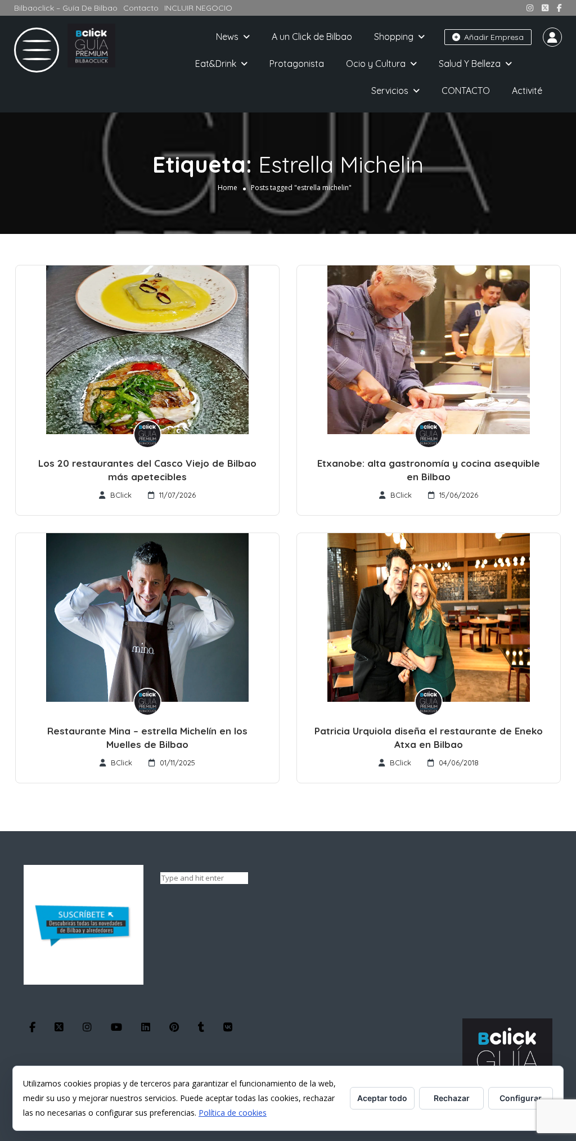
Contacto (141, 8)
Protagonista (296, 63)
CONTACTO (466, 90)
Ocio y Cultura (376, 63)
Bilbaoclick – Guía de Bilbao (66, 8)
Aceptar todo (382, 1098)
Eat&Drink (215, 63)
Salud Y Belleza (470, 63)
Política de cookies (233, 1112)
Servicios (389, 90)
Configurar (521, 1098)
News (227, 36)
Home (227, 187)
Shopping (393, 36)
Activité (527, 90)
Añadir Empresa (493, 37)
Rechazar (452, 1098)
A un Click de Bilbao (312, 36)
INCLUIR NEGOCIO (198, 8)
